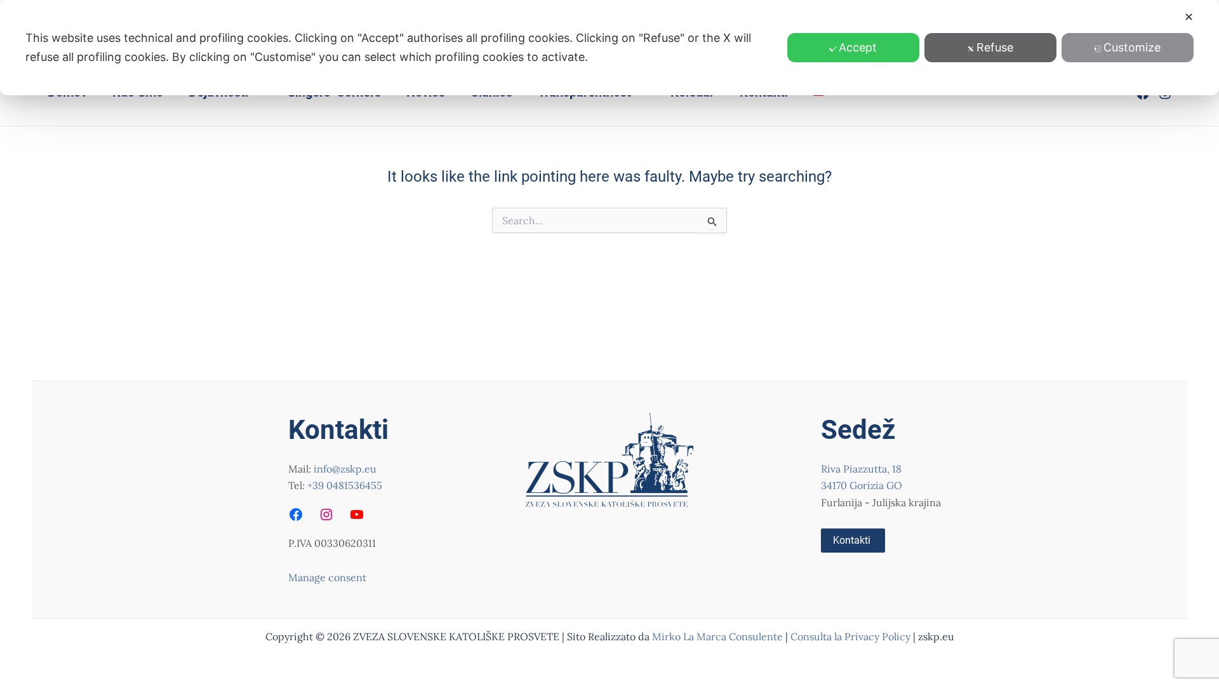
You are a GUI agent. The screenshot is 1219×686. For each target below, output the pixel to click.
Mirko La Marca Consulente (717, 636)
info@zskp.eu (345, 468)
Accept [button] (858, 47)
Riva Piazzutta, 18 (861, 468)
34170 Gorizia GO (861, 485)
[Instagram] (326, 514)
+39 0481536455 (344, 485)
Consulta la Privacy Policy (851, 636)
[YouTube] (356, 514)
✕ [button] (1189, 17)
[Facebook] (295, 514)
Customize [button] (1132, 47)
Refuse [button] (994, 47)
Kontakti (851, 540)
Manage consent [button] (327, 577)
